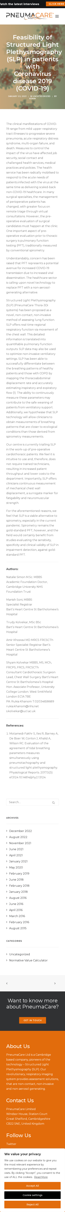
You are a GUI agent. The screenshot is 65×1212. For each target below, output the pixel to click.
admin (32, 98)
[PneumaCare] (30, 16)
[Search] (32, 802)
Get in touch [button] (33, 1020)
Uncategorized (42, 96)
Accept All (32, 1185)
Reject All (32, 1204)
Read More (41, 1177)
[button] (57, 16)
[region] (32, 1180)
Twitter (11, 1144)
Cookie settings (32, 1195)
